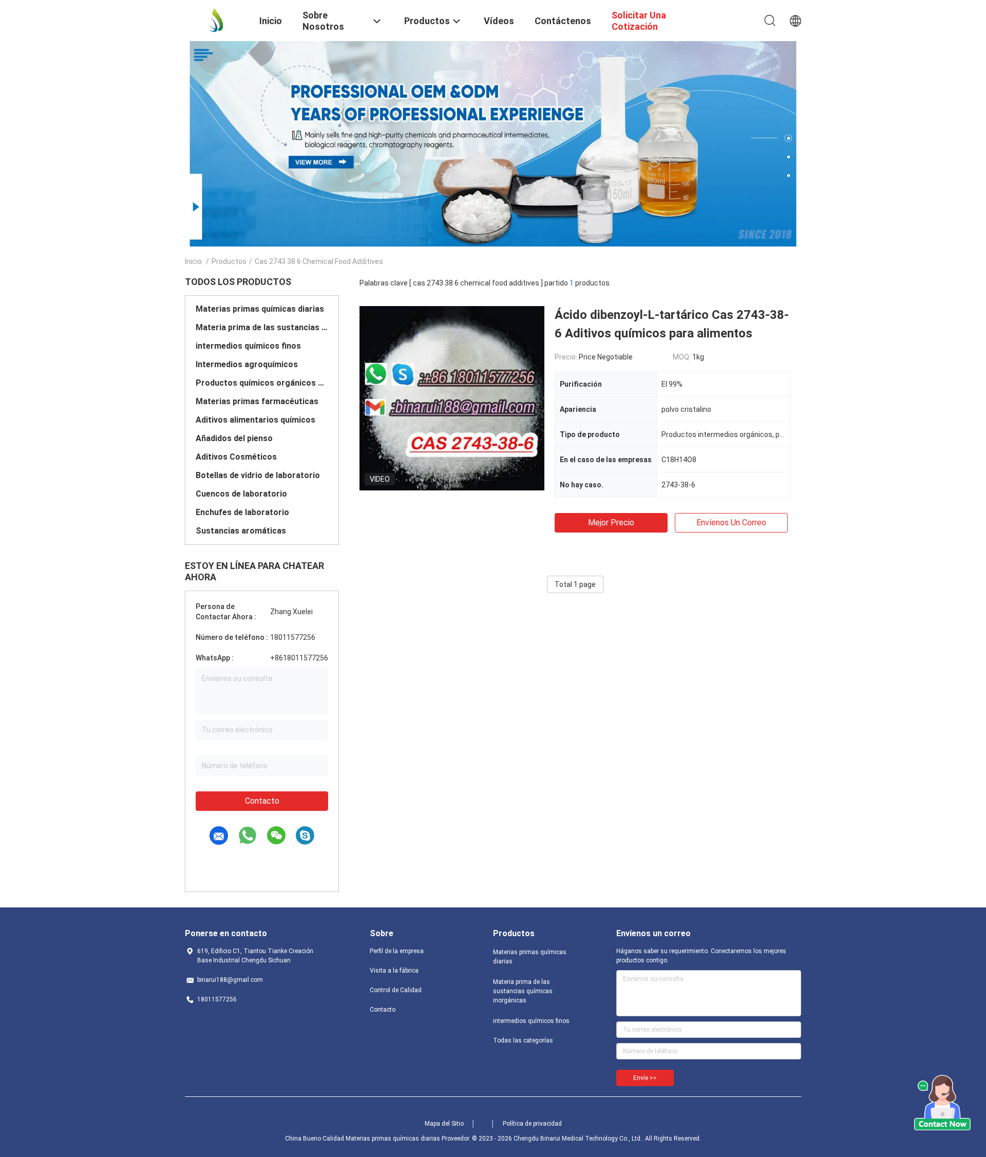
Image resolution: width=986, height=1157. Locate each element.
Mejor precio (611, 522)
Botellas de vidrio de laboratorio (258, 475)
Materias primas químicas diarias (260, 309)
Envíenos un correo (731, 522)
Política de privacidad (532, 1123)
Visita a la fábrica (394, 970)
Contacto (262, 801)
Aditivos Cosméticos (236, 457)
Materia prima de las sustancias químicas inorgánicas (262, 327)
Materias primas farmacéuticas (257, 401)
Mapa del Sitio (444, 1123)
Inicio (193, 261)
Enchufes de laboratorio (242, 512)
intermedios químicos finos (248, 346)
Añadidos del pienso (234, 438)
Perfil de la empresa (397, 951)
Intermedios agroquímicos (247, 364)
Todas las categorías (523, 1040)
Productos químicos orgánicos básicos (262, 383)
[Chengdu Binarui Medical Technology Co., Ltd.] (216, 19)
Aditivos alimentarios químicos (255, 420)
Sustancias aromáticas (241, 531)
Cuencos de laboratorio (241, 494)
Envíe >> (645, 1078)
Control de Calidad (396, 990)
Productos (229, 261)
